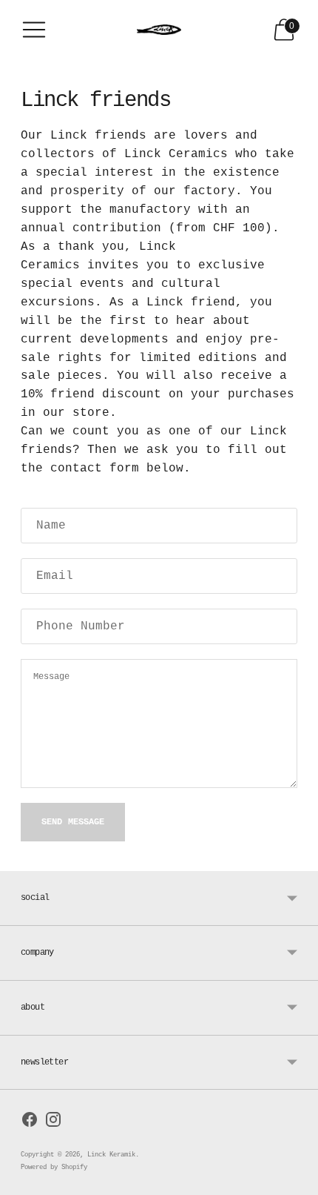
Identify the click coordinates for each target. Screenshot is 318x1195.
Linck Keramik (111, 1155)
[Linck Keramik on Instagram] (53, 1122)
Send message (72, 822)
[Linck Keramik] (159, 29)
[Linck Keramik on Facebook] (29, 1122)
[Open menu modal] (34, 29)
